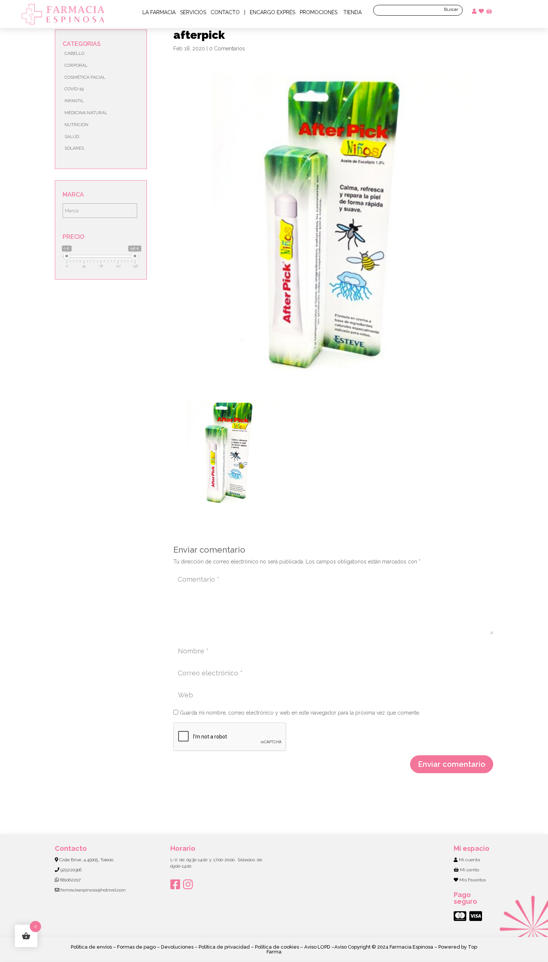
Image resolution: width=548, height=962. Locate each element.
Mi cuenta (469, 859)
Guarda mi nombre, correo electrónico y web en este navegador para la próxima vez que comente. (300, 713)
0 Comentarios (227, 48)
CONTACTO (225, 12)
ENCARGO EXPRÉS (272, 12)
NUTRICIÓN (76, 124)
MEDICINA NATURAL (85, 112)
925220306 (71, 869)
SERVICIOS (193, 12)
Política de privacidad (224, 947)
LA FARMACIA (159, 12)
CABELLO (74, 53)
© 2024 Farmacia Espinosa (402, 947)
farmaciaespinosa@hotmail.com (93, 890)
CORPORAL (76, 65)
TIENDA (352, 12)
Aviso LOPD (317, 947)
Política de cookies (277, 947)
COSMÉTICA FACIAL (84, 77)
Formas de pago (136, 947)
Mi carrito (469, 869)
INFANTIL (74, 100)
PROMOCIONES (318, 12)
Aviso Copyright (353, 947)
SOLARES (74, 148)
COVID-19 (74, 88)
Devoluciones (177, 947)
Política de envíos (91, 947)
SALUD (71, 136)
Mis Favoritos (472, 880)
